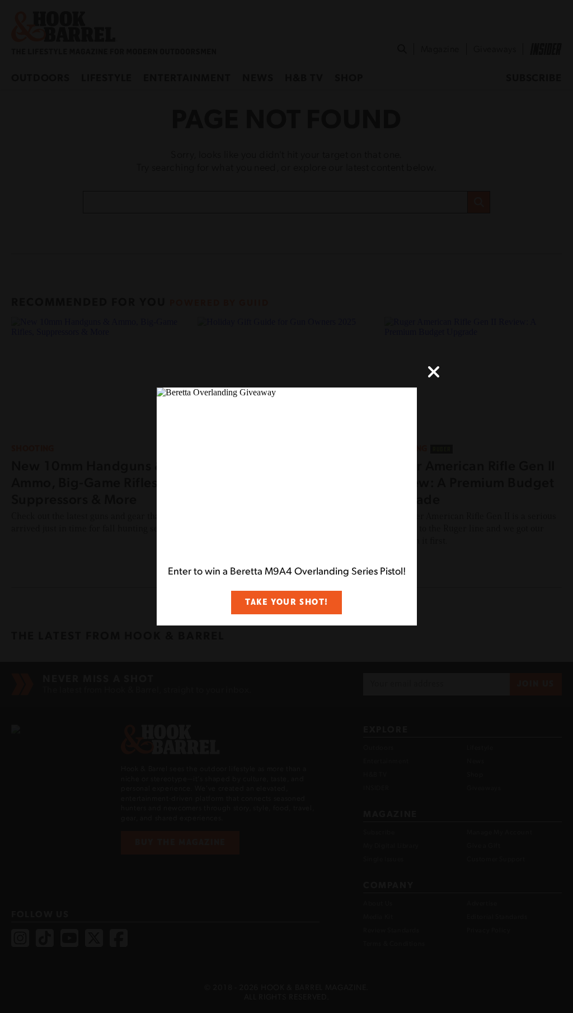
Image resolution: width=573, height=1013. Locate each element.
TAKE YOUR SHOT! (286, 602)
